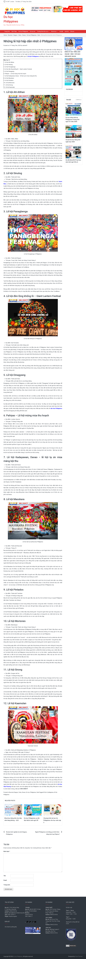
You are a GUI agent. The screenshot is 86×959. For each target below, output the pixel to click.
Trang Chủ (7, 31)
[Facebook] (27, 922)
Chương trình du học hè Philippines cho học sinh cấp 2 (52, 820)
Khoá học (53, 31)
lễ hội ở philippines (49, 792)
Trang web (7, 885)
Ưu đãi (61, 31)
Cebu (19, 35)
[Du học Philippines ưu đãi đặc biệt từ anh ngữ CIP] (33, 810)
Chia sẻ (72, 31)
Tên (5, 875)
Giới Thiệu (14, 31)
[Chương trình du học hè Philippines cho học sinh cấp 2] (52, 810)
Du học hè (32, 31)
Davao (24, 35)
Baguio (15, 35)
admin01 (25, 45)
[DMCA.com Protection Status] (71, 945)
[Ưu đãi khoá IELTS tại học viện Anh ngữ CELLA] (74, 152)
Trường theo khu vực (42, 31)
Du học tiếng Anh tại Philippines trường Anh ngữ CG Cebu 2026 (72, 119)
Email (5, 880)
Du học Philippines (23, 31)
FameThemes (78, 956)
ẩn (9, 60)
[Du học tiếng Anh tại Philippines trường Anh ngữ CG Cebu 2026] (74, 109)
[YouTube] (35, 922)
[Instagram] (33, 922)
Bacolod (10, 35)
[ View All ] (78, 99)
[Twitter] (30, 922)
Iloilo (39, 35)
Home (5, 35)
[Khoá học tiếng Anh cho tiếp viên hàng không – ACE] (13, 810)
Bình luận (7, 851)
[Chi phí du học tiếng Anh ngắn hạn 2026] (74, 131)
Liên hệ (66, 31)
